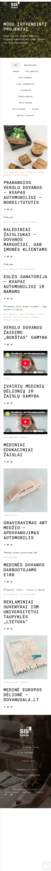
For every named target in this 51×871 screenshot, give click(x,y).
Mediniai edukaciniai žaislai (18, 559)
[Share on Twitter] (8, 209)
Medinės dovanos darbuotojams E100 (24, 679)
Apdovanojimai (11, 625)
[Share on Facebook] (4, 209)
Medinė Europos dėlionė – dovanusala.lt (23, 804)
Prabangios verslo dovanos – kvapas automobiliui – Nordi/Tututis (23, 192)
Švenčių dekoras (11, 277)
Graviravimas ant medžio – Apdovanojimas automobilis (25, 639)
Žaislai (35, 426)
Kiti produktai (27, 172)
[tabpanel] (25, 147)
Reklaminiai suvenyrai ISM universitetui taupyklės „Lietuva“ (21, 721)
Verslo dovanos (21, 175)
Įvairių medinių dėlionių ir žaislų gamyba (24, 500)
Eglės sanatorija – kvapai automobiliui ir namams (25, 393)
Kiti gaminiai (11, 172)
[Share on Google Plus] (11, 209)
